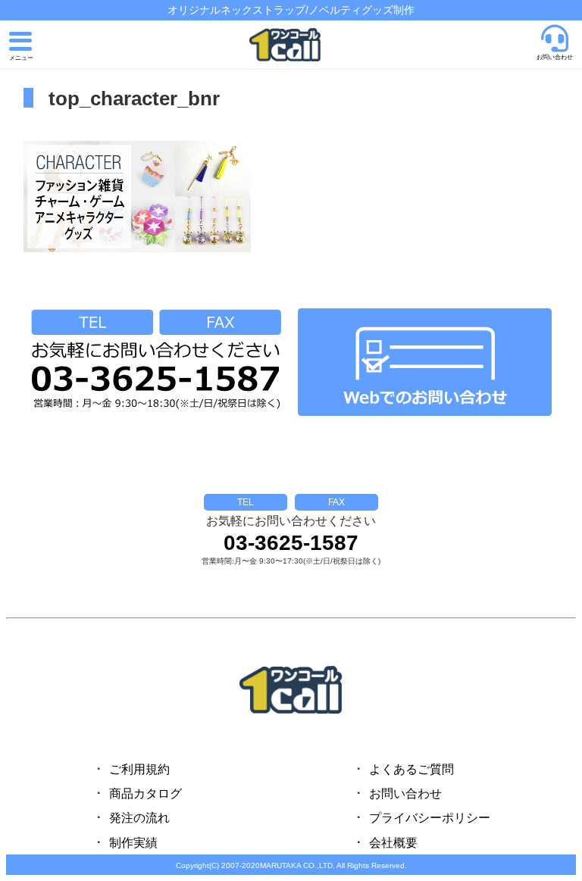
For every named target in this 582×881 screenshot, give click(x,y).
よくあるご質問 (411, 769)
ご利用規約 (139, 769)
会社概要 (393, 842)
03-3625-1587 (291, 543)
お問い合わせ (405, 793)
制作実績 (133, 842)
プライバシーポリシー (429, 817)
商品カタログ (145, 793)
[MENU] (21, 47)
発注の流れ (139, 817)
